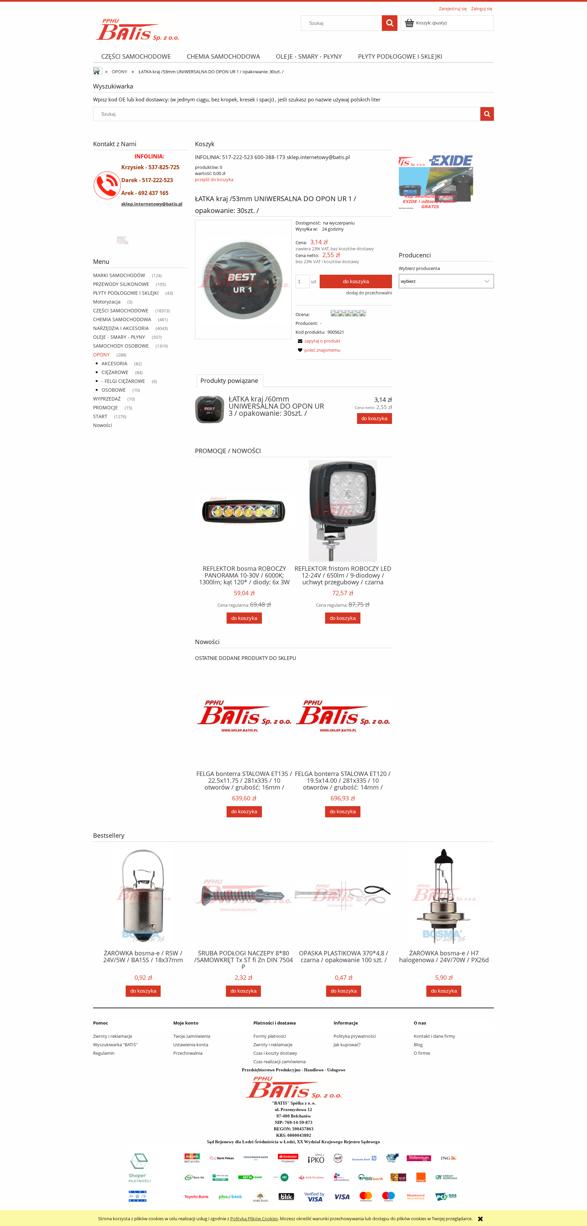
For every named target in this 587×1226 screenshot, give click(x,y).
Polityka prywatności (355, 1036)
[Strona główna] (137, 27)
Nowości (102, 425)
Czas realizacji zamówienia (279, 1061)
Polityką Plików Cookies (254, 1218)
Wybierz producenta (419, 268)
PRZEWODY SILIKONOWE (121, 284)
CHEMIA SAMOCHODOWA (122, 319)
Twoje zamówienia (191, 1036)
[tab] (230, 380)
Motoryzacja (107, 301)
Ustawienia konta (190, 1045)
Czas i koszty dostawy (275, 1053)
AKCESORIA (114, 363)
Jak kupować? (347, 1045)
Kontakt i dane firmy (434, 1036)
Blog (418, 1045)
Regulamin (103, 1053)
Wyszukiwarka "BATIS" (115, 1045)
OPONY (101, 354)
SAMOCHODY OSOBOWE (121, 346)
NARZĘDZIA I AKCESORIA (121, 328)
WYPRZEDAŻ (107, 398)
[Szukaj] (389, 23)
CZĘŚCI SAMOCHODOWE (120, 310)
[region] (140, 239)
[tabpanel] (293, 414)
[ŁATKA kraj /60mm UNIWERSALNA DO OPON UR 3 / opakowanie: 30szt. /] (209, 409)
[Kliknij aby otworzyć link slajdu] (446, 181)
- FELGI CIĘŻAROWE (123, 381)
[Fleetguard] (118, 239)
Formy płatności (269, 1036)
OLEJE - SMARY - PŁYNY (119, 337)
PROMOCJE (105, 407)
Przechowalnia (187, 1053)
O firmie (422, 1053)
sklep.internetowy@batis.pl (151, 204)
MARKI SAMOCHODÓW (119, 275)
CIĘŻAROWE (115, 372)
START (100, 416)
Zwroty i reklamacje (112, 1036)
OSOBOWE (114, 390)
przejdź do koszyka (214, 179)
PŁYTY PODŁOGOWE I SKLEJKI (126, 293)
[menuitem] (136, 56)
